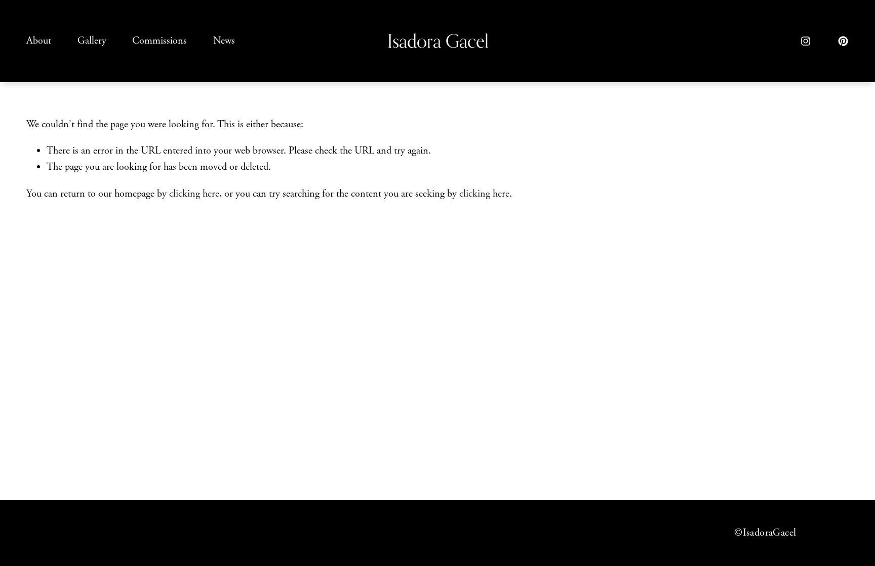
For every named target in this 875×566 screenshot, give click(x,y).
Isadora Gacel (438, 41)
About (38, 40)
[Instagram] (805, 41)
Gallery (91, 40)
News (224, 40)
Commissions (159, 40)
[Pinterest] (843, 41)
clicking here (194, 193)
